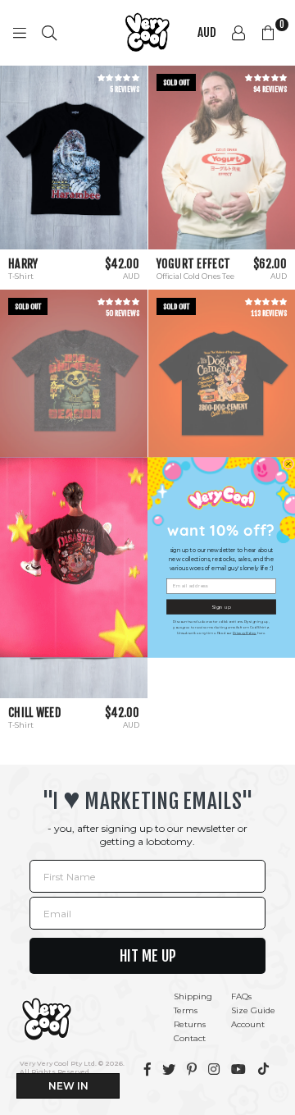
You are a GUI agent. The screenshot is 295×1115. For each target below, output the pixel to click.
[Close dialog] (288, 464)
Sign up (221, 607)
